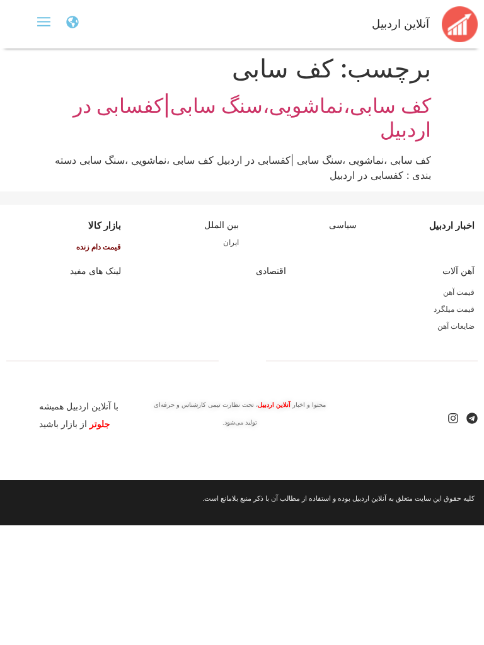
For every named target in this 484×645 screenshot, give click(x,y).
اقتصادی (271, 271)
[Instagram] (453, 418)
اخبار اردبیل (452, 225)
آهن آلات (458, 271)
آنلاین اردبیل (400, 24)
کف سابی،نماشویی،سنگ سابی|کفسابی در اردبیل (252, 117)
